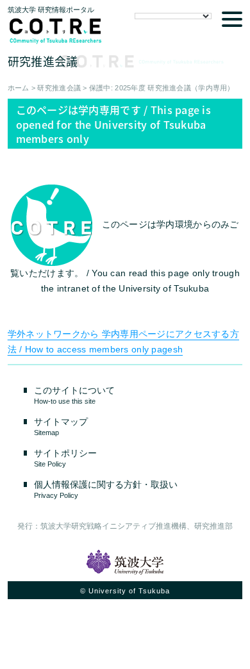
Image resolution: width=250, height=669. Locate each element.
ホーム (18, 88)
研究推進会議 (59, 88)
